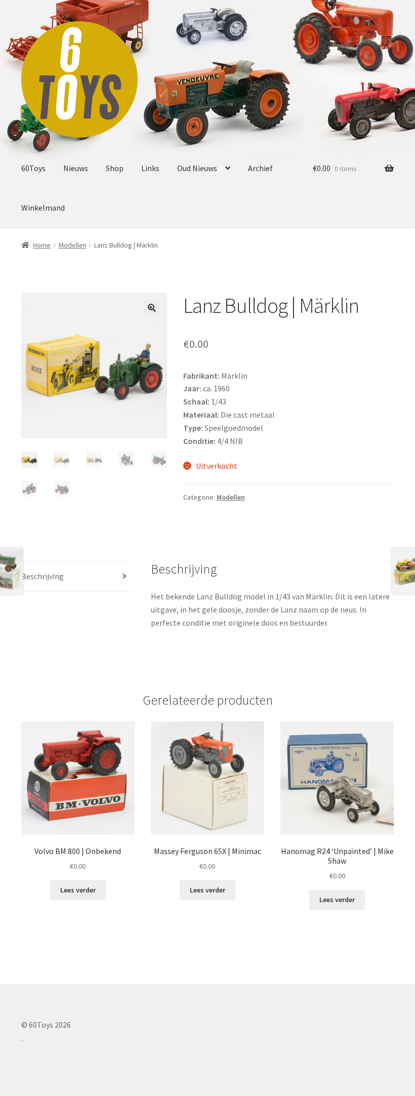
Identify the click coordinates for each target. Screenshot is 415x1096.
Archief (260, 168)
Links (150, 168)
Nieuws (75, 168)
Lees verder (78, 890)
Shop (114, 168)
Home (42, 245)
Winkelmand (43, 207)
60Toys (33, 168)
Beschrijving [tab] (42, 576)
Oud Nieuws (197, 168)
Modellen (73, 245)
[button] (152, 308)
